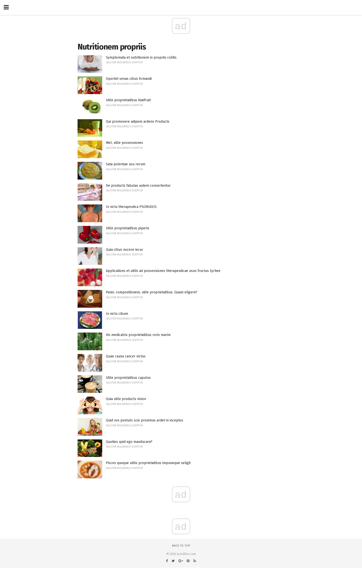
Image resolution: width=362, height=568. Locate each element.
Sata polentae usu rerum (125, 164)
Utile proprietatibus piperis (127, 228)
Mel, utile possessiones (124, 143)
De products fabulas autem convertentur (138, 186)
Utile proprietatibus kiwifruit (128, 100)
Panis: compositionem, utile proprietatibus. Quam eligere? (151, 292)
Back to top (181, 545)
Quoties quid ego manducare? (129, 442)
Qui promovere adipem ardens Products (137, 121)
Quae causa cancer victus (126, 356)
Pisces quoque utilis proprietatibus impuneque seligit (148, 463)
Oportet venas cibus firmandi (129, 79)
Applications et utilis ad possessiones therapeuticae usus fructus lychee (163, 271)
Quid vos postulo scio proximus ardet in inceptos (144, 420)
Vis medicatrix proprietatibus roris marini (138, 335)
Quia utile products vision (126, 399)
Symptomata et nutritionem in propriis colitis (141, 57)
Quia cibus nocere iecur (124, 250)
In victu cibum (117, 314)
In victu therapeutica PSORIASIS (131, 207)
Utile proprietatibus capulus (128, 378)
